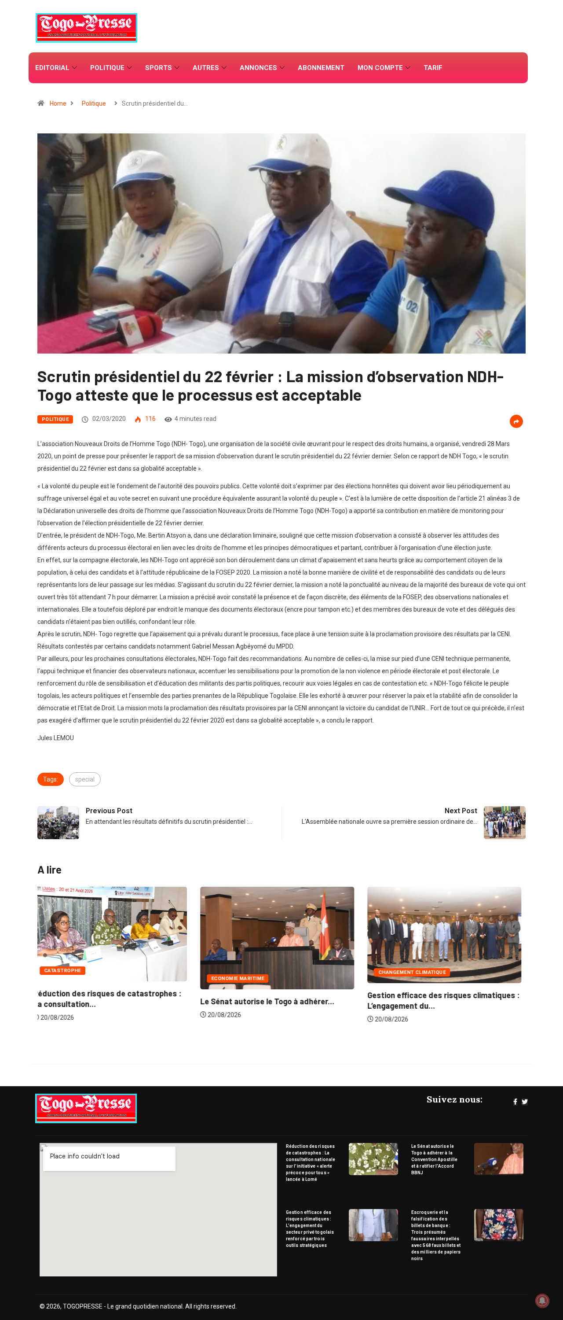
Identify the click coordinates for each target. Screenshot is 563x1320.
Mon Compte (380, 68)
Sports (158, 68)
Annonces (258, 68)
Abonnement (321, 68)
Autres (206, 68)
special (85, 779)
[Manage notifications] (542, 1301)
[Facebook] (515, 1102)
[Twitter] (525, 1102)
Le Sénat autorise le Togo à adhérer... (104, 1001)
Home (58, 103)
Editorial (52, 68)
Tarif (433, 68)
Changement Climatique (249, 972)
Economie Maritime (74, 978)
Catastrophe (401, 970)
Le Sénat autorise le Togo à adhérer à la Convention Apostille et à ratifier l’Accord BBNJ (434, 1159)
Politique (107, 68)
